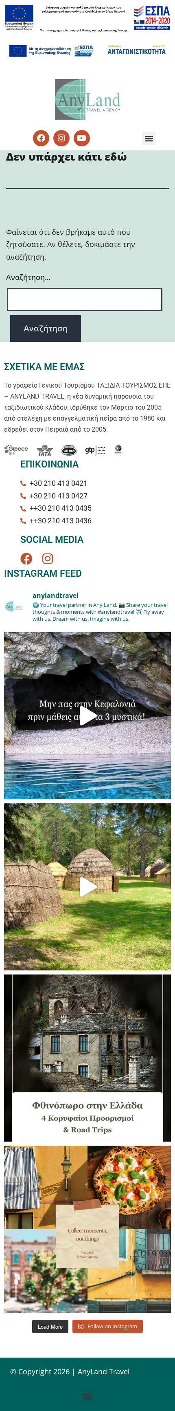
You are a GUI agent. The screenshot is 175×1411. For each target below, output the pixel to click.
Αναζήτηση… (28, 277)
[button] (148, 138)
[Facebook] (26, 559)
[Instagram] (48, 559)
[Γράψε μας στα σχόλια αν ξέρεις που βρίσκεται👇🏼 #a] (87, 886)
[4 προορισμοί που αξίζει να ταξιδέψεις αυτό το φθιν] (87, 1058)
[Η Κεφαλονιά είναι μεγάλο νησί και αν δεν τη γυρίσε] (87, 715)
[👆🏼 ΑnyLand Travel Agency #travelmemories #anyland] (87, 1229)
